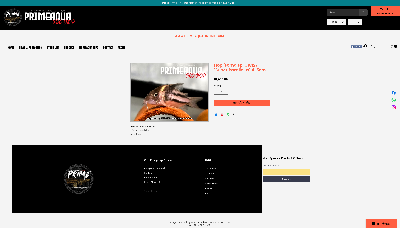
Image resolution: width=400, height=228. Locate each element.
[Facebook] (393, 92)
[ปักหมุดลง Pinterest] (222, 115)
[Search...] (363, 12)
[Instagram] (393, 107)
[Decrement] (216, 91)
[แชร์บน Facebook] (216, 115)
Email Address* (270, 166)
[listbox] (336, 22)
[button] (336, 22)
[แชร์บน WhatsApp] (228, 115)
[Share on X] (234, 115)
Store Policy (211, 183)
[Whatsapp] (393, 100)
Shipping (210, 178)
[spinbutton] (221, 91)
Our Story (210, 168)
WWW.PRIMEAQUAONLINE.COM (199, 36)
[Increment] (226, 91)
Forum (208, 188)
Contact (209, 173)
